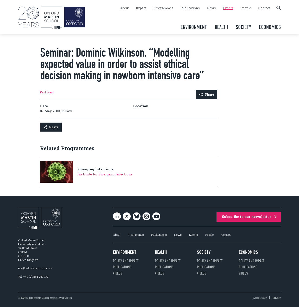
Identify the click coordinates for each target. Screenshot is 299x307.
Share (209, 94)
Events (228, 8)
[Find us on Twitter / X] (127, 216)
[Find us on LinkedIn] (117, 216)
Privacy (277, 297)
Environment (194, 27)
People (246, 8)
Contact (264, 8)
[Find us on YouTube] (156, 216)
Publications (190, 8)
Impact (141, 8)
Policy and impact (126, 261)
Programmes (163, 8)
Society (243, 27)
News (211, 8)
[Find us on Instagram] (146, 216)
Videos (117, 273)
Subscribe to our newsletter (246, 216)
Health (221, 27)
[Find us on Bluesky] (137, 216)
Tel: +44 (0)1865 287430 (33, 276)
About (124, 8)
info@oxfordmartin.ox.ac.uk (35, 268)
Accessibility (260, 297)
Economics (270, 27)
